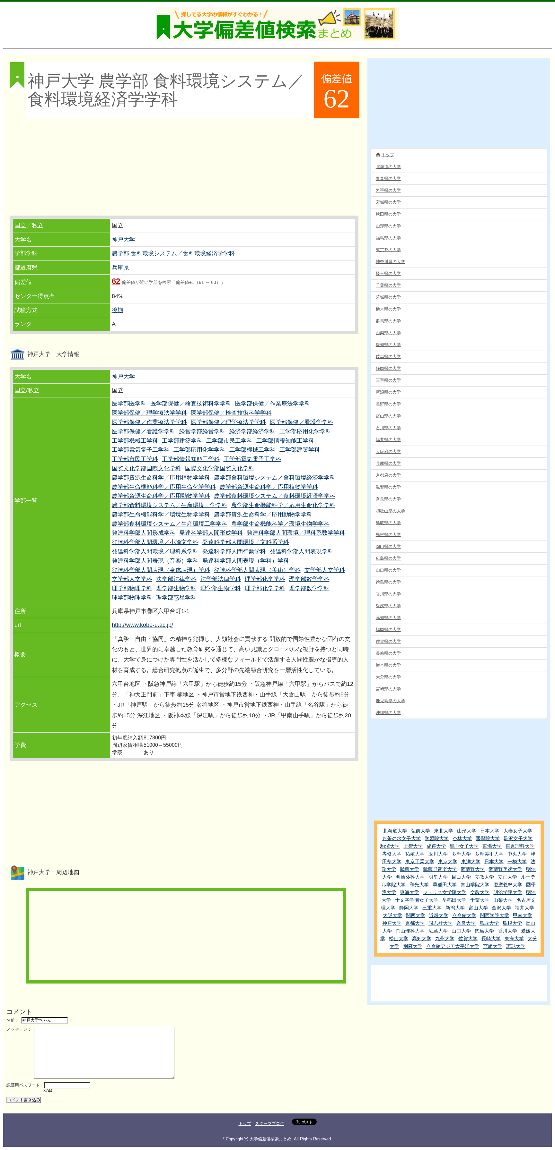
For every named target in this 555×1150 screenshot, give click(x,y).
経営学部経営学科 (202, 431)
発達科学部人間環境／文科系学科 (245, 542)
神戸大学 (123, 239)
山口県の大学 (388, 570)
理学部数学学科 (309, 579)
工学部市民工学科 (229, 441)
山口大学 (461, 930)
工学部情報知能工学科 (285, 441)
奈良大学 (466, 923)
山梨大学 (503, 900)
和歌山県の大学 (390, 510)
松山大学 (398, 938)
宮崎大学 (492, 946)
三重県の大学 (388, 380)
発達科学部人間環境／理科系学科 (155, 551)
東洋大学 (470, 861)
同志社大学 (440, 923)
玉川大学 (438, 853)
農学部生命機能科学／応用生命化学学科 (164, 487)
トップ (388, 154)
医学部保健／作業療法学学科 (272, 403)
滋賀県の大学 (388, 487)
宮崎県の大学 (388, 688)
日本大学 (489, 830)
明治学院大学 (507, 892)
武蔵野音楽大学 (440, 869)
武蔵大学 (409, 869)
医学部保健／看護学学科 (301, 422)
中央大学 (517, 853)
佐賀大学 (468, 938)
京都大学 (415, 923)
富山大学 (478, 907)
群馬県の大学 (388, 321)
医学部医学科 (129, 403)
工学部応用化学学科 (305, 431)
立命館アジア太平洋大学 (452, 946)
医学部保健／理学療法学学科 (149, 413)
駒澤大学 (390, 846)
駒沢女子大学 (518, 838)
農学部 (120, 253)
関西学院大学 (494, 915)
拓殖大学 (415, 853)
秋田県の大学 (388, 214)
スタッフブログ (269, 1123)
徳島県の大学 (388, 582)
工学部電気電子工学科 (141, 450)
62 (116, 281)
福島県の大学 (388, 237)
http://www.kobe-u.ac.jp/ (142, 625)
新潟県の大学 (388, 392)
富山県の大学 (388, 415)
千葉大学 (479, 900)
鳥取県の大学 (388, 522)
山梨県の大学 (388, 332)
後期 (117, 310)
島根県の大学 (388, 534)
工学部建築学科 (182, 441)
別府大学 (412, 946)
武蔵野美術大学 (505, 869)
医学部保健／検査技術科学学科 (190, 403)
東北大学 (443, 830)
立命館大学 (464, 915)
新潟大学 (455, 907)
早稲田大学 (445, 884)
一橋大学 (517, 861)
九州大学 (444, 938)
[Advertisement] (184, 167)
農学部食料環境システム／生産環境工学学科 (169, 505)
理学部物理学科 (132, 588)
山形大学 (466, 830)
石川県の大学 (388, 427)
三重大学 (432, 907)
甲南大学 (522, 915)
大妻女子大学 (517, 830)
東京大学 (447, 861)
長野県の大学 (388, 404)
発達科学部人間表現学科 (301, 551)
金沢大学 (501, 907)
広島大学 (438, 930)
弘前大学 (420, 830)
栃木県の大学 (388, 309)
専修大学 (391, 853)
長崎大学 (491, 938)
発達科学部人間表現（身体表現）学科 (161, 570)
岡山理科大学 (410, 930)
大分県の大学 (388, 677)
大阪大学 (392, 915)
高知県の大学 (388, 617)
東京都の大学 (388, 249)
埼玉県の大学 (388, 273)
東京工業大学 (419, 861)
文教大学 (479, 892)
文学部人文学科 (324, 570)
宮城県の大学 (388, 202)
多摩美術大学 (489, 853)
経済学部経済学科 (252, 431)
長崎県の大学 (388, 653)
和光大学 (419, 884)
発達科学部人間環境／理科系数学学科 (296, 533)
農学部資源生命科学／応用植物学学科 (161, 477)
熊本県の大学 (388, 665)
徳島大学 (484, 930)
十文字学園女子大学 (416, 900)
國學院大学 (488, 838)
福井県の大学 (388, 439)
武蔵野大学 (473, 869)
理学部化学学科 (265, 579)
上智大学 (413, 846)
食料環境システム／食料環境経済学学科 (183, 253)
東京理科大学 (520, 846)
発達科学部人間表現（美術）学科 (257, 570)
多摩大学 (461, 853)
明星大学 (438, 877)
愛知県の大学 (388, 344)
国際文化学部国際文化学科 (146, 468)
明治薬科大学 (410, 877)
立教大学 (484, 877)
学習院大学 (437, 838)
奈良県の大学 (388, 499)
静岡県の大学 (388, 368)
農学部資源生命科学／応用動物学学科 (161, 496)
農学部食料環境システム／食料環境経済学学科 (274, 477)
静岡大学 (408, 907)
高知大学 (421, 938)
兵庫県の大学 (388, 463)
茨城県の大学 (388, 297)
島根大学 (512, 923)
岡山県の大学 (388, 546)
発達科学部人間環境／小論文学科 (155, 542)
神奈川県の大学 (390, 261)
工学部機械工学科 (135, 441)
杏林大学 (462, 838)
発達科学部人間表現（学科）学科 (245, 561)
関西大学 (415, 915)
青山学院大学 (475, 884)
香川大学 (507, 930)
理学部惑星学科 (176, 597)
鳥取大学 (489, 923)
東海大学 (492, 846)
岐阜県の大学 (388, 356)
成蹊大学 (436, 846)
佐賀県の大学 (388, 641)
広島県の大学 (388, 558)
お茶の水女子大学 (401, 838)
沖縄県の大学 (388, 712)
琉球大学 (515, 946)
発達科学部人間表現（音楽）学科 (155, 561)
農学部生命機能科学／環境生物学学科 (161, 514)
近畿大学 (438, 915)
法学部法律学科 (176, 579)
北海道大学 (395, 830)
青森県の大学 (388, 178)
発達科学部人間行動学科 (234, 551)
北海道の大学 (388, 166)
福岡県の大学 (388, 629)
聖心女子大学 (464, 846)
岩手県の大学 (388, 190)
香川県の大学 (388, 594)
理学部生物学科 (176, 588)
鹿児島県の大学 (390, 700)
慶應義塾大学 (507, 884)
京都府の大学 (388, 475)
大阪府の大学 (388, 451)
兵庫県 (120, 267)
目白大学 (461, 877)
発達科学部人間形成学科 (143, 533)
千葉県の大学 (388, 285)
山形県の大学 (388, 226)
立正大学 (507, 877)
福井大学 (524, 907)
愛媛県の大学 (388, 605)
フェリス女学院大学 (444, 892)
